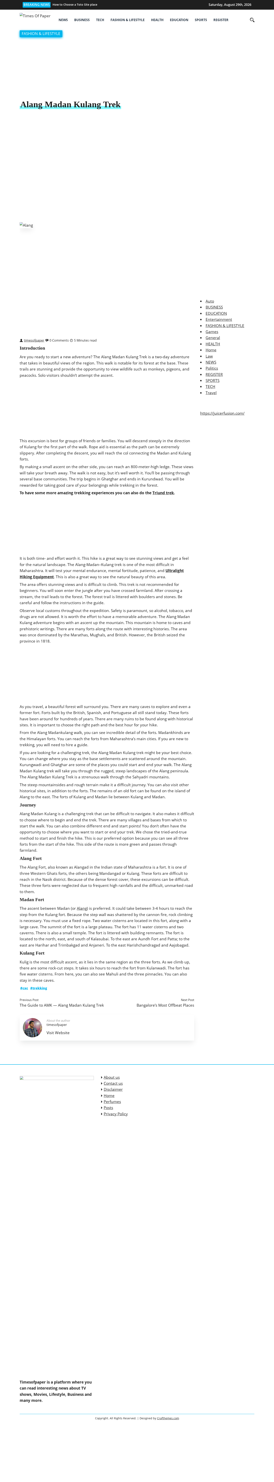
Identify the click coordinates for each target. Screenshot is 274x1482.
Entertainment (219, 319)
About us (112, 1077)
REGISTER (220, 20)
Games (212, 331)
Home (211, 350)
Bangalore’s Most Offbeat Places (165, 1005)
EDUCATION (179, 20)
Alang (82, 908)
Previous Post (29, 1000)
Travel (211, 392)
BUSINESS (82, 20)
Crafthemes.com (168, 1418)
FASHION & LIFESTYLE (128, 20)
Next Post (187, 1000)
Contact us (113, 1083)
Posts (108, 1107)
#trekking (38, 988)
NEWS (63, 20)
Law (209, 356)
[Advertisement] (137, 69)
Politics (212, 368)
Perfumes (112, 1101)
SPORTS (201, 20)
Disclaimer (113, 1089)
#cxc (24, 988)
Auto (210, 301)
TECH (100, 20)
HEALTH (157, 20)
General (213, 337)
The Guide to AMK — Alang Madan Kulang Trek (62, 1005)
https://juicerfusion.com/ (222, 413)
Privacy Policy (116, 1114)
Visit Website (58, 1032)
